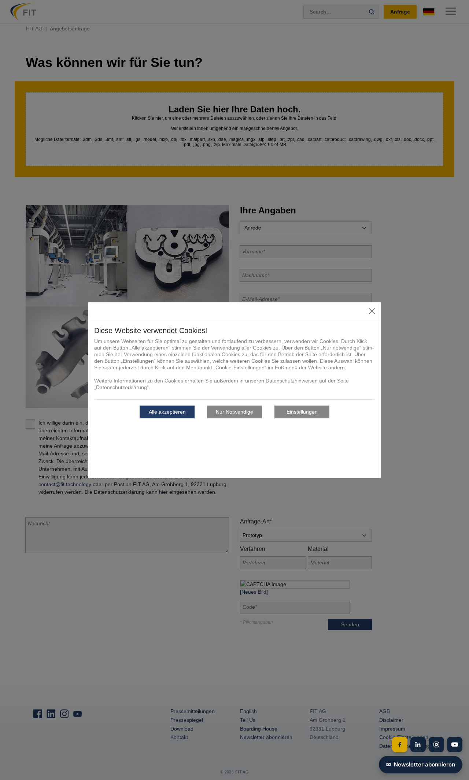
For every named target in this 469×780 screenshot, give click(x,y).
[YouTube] (454, 744)
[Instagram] (436, 744)
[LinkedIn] (418, 744)
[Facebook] (399, 744)
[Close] (372, 311)
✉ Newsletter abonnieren (420, 764)
